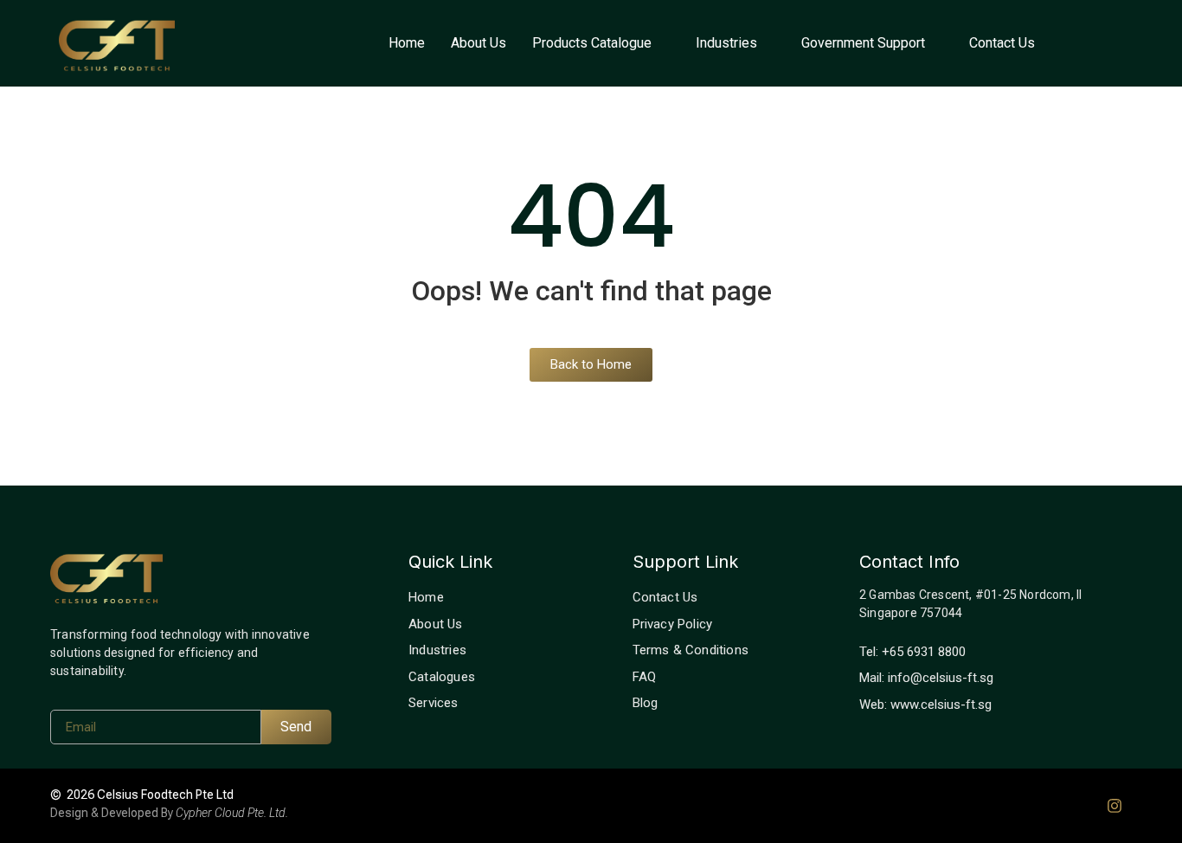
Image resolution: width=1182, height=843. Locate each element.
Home (407, 43)
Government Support (863, 43)
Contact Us (1002, 43)
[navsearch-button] (1101, 43)
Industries (726, 43)
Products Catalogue (592, 43)
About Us (478, 43)
